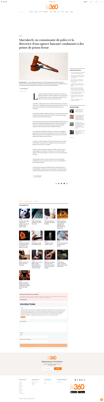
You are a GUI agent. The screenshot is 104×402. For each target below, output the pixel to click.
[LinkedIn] (82, 379)
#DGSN (20, 201)
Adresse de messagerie (25, 339)
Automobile (21, 389)
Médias (55, 11)
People (62, 11)
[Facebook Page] (75, 379)
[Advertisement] (52, 23)
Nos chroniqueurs (21, 393)
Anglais (96, 1)
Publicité (33, 383)
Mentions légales (59, 382)
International (45, 11)
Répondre (23, 317)
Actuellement (21, 11)
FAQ (45, 382)
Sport (59, 11)
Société (40, 11)
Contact (45, 383)
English (91, 1)
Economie (35, 11)
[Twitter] (77, 379)
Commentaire (23, 321)
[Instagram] (84, 379)
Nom (21, 334)
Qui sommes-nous (34, 382)
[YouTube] (79, 379)
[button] (101, 399)
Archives (33, 384)
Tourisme (71, 11)
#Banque (36, 201)
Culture (50, 11)
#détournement (28, 201)
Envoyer (58, 368)
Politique (31, 11)
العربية (101, 1)
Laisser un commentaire (43, 345)
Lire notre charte (23, 299)
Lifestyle (66, 11)
